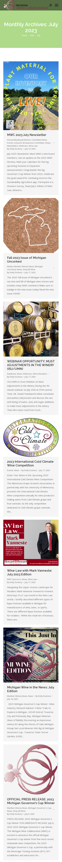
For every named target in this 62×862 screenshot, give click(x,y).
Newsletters (12, 145)
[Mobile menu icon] (56, 5)
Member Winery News (24, 266)
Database (11, 373)
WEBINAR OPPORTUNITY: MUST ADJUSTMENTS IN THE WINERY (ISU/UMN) (31, 365)
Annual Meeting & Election (19, 139)
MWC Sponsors (14, 579)
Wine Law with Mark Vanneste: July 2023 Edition (29, 572)
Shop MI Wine (29, 269)
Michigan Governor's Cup (39, 808)
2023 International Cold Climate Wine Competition (30, 463)
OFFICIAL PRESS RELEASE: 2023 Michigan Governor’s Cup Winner (31, 801)
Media (10, 266)
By (14, 148)
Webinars (23, 145)
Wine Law (33, 145)
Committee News (39, 139)
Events (10, 142)
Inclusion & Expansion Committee (29, 142)
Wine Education (40, 373)
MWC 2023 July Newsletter (26, 135)
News (47, 142)
